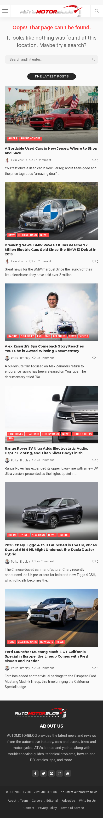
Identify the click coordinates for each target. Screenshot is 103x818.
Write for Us (87, 800)
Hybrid (24, 535)
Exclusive (43, 336)
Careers (37, 800)
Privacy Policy (47, 808)
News (43, 235)
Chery (12, 535)
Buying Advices (30, 138)
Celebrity (27, 336)
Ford (11, 642)
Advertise (68, 800)
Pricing (64, 535)
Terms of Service (72, 808)
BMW (11, 235)
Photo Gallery (82, 434)
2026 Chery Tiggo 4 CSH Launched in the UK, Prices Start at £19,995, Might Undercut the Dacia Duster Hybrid (51, 549)
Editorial (52, 800)
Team (24, 800)
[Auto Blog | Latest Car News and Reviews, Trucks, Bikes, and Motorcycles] (40, 712)
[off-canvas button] (5, 11)
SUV (10, 438)
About (12, 800)
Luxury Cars (50, 434)
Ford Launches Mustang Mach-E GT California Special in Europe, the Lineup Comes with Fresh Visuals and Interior (47, 656)
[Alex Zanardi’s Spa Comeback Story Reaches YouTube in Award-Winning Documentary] (51, 312)
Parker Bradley (20, 358)
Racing (12, 336)
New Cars (38, 535)
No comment (42, 160)
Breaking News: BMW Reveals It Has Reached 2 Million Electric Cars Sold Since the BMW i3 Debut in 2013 (50, 249)
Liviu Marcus (19, 160)
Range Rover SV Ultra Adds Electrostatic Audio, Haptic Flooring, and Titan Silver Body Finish (46, 450)
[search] (97, 11)
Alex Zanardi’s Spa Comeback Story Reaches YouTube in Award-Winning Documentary (44, 348)
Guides (12, 138)
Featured (59, 336)
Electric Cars (27, 235)
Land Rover (15, 434)
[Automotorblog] (51, 10)
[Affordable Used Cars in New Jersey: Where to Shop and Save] (51, 114)
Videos (84, 336)
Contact (28, 808)
